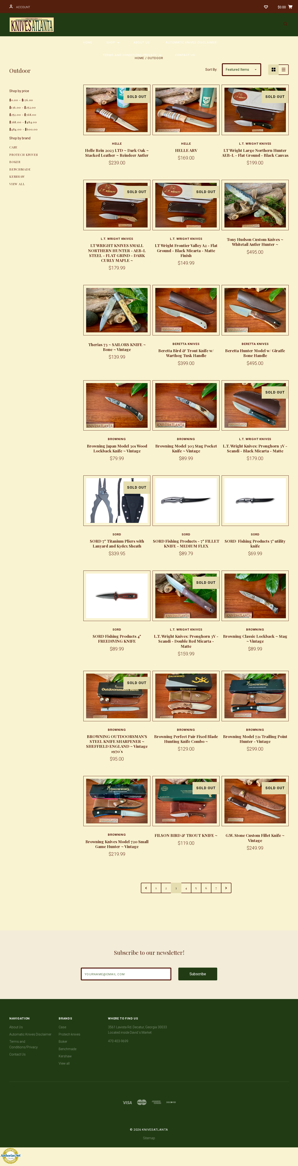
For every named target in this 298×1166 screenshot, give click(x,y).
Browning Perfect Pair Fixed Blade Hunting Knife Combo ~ (186, 739)
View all (17, 184)
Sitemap (149, 1138)
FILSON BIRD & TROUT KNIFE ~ (186, 835)
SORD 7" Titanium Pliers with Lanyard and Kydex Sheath (117, 543)
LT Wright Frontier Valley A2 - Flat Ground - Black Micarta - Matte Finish (186, 250)
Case (13, 147)
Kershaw (17, 176)
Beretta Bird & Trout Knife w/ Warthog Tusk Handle (186, 353)
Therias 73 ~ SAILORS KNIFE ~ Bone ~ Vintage (117, 347)
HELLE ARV (186, 150)
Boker (14, 162)
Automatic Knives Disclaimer (191, 42)
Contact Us (185, 55)
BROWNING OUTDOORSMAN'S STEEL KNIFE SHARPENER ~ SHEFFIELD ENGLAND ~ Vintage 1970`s (117, 744)
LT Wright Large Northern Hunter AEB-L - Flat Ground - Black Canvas (255, 153)
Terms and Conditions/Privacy (130, 55)
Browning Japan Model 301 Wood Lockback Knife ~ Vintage (117, 448)
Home (87, 42)
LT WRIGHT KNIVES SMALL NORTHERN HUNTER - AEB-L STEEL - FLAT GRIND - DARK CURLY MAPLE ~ (117, 253)
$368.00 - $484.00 (23, 122)
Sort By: (211, 69)
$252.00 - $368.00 (22, 115)
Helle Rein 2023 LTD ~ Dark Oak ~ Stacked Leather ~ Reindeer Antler (117, 153)
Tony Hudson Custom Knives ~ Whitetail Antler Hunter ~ (255, 242)
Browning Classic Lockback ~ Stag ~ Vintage (255, 639)
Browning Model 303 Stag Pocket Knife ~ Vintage (186, 448)
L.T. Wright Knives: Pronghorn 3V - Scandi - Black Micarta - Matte (255, 448)
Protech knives (23, 155)
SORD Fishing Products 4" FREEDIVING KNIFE (117, 639)
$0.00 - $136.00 (21, 100)
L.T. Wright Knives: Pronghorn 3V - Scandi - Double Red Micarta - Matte (186, 641)
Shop (111, 42)
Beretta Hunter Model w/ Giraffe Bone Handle (255, 353)
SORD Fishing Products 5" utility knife (255, 543)
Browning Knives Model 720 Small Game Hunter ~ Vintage (117, 844)
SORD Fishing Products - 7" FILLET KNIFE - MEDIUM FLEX (186, 543)
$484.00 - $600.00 (23, 129)
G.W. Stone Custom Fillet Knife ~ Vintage (255, 838)
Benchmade (19, 169)
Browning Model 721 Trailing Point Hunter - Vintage (255, 739)
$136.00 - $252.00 (22, 107)
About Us (141, 42)
